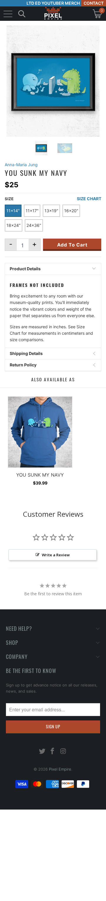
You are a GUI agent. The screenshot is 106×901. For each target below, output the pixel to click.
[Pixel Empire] (53, 13)
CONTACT (94, 3)
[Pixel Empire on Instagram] (63, 751)
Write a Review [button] (56, 554)
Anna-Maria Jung (21, 164)
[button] (20, 896)
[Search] (22, 13)
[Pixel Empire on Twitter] (42, 751)
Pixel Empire (60, 769)
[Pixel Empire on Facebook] (52, 751)
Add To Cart (72, 245)
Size (9, 198)
